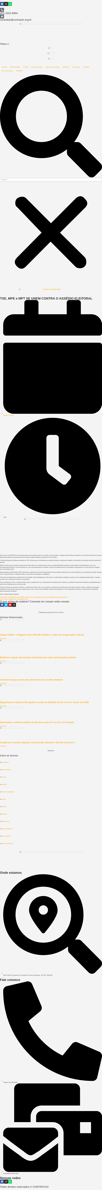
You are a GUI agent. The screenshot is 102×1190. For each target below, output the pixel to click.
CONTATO (19, 71)
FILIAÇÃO (86, 67)
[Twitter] (6, 605)
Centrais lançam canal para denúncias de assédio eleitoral (31, 679)
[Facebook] (2, 4)
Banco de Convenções (53, 67)
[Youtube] (10, 605)
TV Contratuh (76, 67)
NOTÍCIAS (66, 67)
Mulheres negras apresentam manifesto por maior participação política (38, 657)
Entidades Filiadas (36, 67)
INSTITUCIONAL (15, 67)
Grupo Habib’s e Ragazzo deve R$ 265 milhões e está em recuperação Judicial (42, 635)
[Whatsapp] (10, 4)
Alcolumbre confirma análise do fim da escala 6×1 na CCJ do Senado (37, 722)
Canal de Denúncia (7, 71)
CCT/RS (25, 67)
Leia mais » (3, 638)
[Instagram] (6, 4)
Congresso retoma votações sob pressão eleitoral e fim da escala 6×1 (37, 742)
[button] (51, 126)
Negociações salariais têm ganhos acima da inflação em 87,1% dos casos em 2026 (44, 702)
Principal (4, 67)
